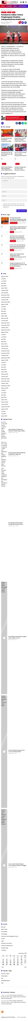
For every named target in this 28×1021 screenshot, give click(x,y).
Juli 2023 (3, 362)
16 (17, 961)
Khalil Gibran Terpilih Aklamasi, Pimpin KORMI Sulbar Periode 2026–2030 (20, 140)
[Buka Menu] (23, 2)
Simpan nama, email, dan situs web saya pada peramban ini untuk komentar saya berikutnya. (14, 205)
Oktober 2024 (4, 327)
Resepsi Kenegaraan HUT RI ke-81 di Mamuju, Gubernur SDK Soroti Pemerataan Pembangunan (20, 168)
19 (3, 963)
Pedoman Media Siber (7, 945)
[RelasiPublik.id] (9, 2)
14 (10, 961)
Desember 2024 (5, 323)
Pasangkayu (5, 149)
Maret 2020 (4, 416)
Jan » (25, 967)
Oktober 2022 (4, 383)
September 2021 (5, 406)
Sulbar (13, 12)
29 (14, 964)
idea (2, 983)
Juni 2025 (3, 309)
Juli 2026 (3, 279)
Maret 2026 (4, 288)
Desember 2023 (5, 351)
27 (6, 964)
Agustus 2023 (4, 360)
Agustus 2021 (4, 409)
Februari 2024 (4, 346)
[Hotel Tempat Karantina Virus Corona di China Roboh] (4, 751)
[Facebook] (17, 123)
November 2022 (5, 381)
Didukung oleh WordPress (8, 1017)
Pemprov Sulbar (5, 973)
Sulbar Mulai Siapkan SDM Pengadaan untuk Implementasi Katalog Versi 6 (6, 168)
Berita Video (4, 929)
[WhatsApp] (25, 123)
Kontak (3, 938)
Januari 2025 (4, 320)
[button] (21, 2)
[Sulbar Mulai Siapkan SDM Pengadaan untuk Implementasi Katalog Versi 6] (7, 162)
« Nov (2, 967)
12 (3, 961)
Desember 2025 (5, 295)
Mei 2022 (3, 395)
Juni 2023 (3, 365)
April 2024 (3, 341)
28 (10, 964)
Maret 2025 (4, 316)
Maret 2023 (4, 372)
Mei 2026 (3, 283)
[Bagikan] (25, 22)
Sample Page (4, 948)
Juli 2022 (3, 390)
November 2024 (5, 325)
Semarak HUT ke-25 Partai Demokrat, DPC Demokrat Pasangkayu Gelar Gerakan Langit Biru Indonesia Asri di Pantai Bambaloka (7, 154)
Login (2, 941)
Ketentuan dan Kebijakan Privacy (9, 936)
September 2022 (5, 386)
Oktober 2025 (4, 299)
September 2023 (5, 358)
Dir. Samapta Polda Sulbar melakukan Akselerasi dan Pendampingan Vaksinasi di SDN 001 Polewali (17, 523)
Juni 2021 (3, 413)
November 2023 (5, 353)
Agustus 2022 (4, 388)
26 (3, 964)
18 (25, 961)
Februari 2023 (4, 374)
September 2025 (5, 302)
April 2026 (3, 286)
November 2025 (5, 297)
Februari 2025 (4, 318)
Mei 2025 (3, 311)
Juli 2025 (3, 306)
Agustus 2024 (4, 332)
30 (18, 964)
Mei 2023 (3, 367)
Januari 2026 (4, 292)
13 (6, 961)
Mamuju (9, 12)
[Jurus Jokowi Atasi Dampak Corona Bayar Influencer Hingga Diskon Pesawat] (4, 865)
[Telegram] (22, 123)
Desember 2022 (5, 379)
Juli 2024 (3, 334)
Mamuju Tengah (5, 135)
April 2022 (3, 397)
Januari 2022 (4, 404)
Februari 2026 (4, 290)
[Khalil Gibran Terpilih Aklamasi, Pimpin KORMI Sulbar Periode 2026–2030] (21, 133)
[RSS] (2, 1012)
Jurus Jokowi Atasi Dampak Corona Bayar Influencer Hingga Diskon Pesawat (17, 864)
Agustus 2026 (4, 276)
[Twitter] (19, 123)
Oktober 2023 (4, 355)
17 (21, 961)
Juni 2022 (3, 393)
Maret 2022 (4, 399)
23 (17, 963)
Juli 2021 (3, 411)
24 (21, 963)
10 (21, 959)
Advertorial (4, 12)
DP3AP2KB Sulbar (5, 980)
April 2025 (3, 313)
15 (14, 961)
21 (10, 963)
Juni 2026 (3, 281)
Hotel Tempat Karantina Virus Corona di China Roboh (16, 751)
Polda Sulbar (4, 976)
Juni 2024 (3, 337)
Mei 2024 (3, 339)
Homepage (4, 934)
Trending (3, 950)
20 (7, 963)
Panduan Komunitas (6, 943)
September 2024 (5, 330)
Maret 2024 (4, 344)
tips (2, 978)
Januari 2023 (4, 376)
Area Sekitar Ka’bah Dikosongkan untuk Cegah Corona (17, 637)
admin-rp (3, 22)
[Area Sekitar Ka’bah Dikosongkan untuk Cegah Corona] (4, 638)
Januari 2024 (4, 348)
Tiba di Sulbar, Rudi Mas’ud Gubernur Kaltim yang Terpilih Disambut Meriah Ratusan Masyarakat (16, 430)
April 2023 (3, 369)
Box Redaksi (4, 931)
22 (14, 963)
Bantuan (3, 927)
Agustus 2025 (4, 304)
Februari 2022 (4, 402)
